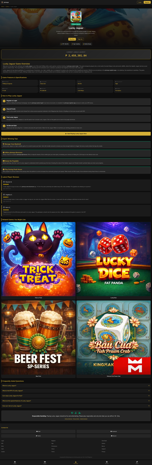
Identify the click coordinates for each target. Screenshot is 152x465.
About (52, 448)
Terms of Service (68, 418)
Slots (2, 446)
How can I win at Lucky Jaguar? (12, 406)
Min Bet (5, 88)
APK (2, 443)
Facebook (114, 431)
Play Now (72, 39)
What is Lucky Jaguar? (9, 385)
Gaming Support (83, 418)
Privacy (103, 451)
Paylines (81, 88)
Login (140, 2)
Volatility (119, 81)
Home (2, 6)
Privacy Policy (76, 418)
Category (44, 81)
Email (38, 431)
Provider (5, 81)
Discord (114, 436)
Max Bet (43, 88)
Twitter (39, 436)
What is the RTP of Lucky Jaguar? (12, 390)
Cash (2, 448)
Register (147, 2)
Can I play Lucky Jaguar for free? (12, 396)
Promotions (54, 446)
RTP (80, 81)
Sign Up (80, 39)
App (52, 443)
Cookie (3, 451)
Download (104, 440)
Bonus (118, 88)
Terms (52, 451)
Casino (7, 6)
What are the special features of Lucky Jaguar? (16, 401)
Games (103, 443)
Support (104, 448)
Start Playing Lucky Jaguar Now (77, 133)
